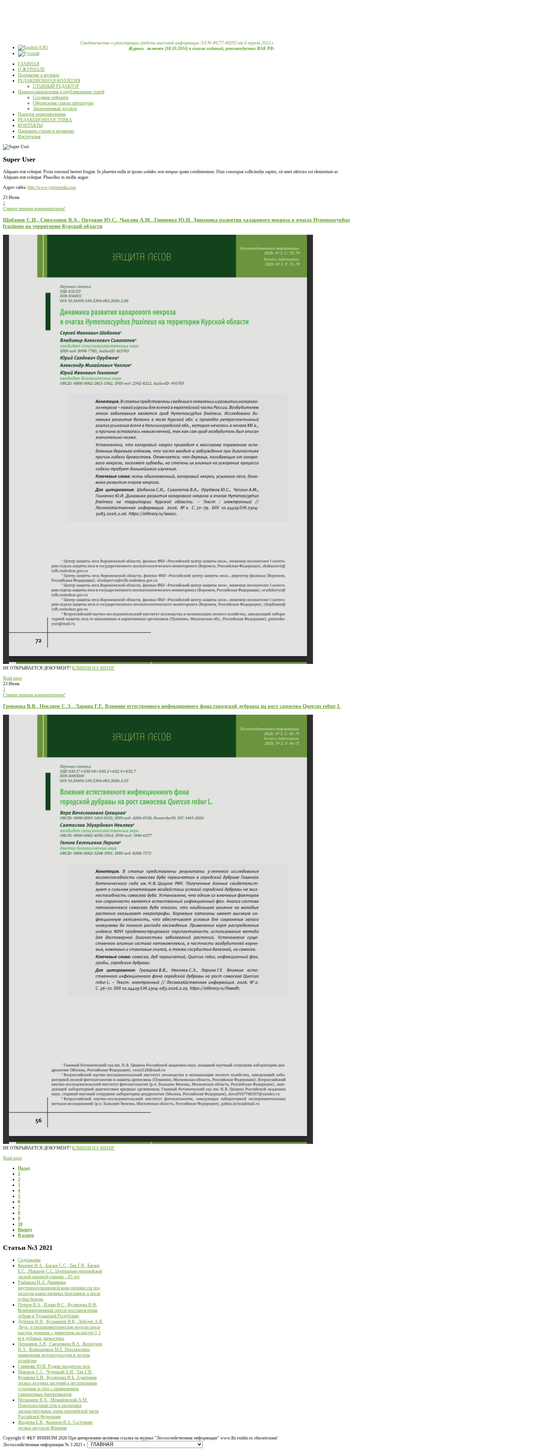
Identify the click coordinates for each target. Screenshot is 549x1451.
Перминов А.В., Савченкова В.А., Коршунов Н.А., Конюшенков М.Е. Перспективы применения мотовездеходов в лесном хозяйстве (60, 1352)
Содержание (29, 1260)
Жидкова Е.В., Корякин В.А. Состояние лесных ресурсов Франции (55, 1425)
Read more (12, 678)
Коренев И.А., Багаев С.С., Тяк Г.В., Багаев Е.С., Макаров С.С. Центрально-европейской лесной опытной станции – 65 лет (60, 1271)
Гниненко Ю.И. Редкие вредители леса (54, 1366)
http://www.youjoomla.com (52, 187)
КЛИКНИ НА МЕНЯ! (93, 668)
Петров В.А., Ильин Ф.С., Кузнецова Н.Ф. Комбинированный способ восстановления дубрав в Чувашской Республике (57, 1310)
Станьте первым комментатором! (34, 208)
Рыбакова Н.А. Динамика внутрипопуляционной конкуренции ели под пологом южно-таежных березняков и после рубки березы (59, 1291)
